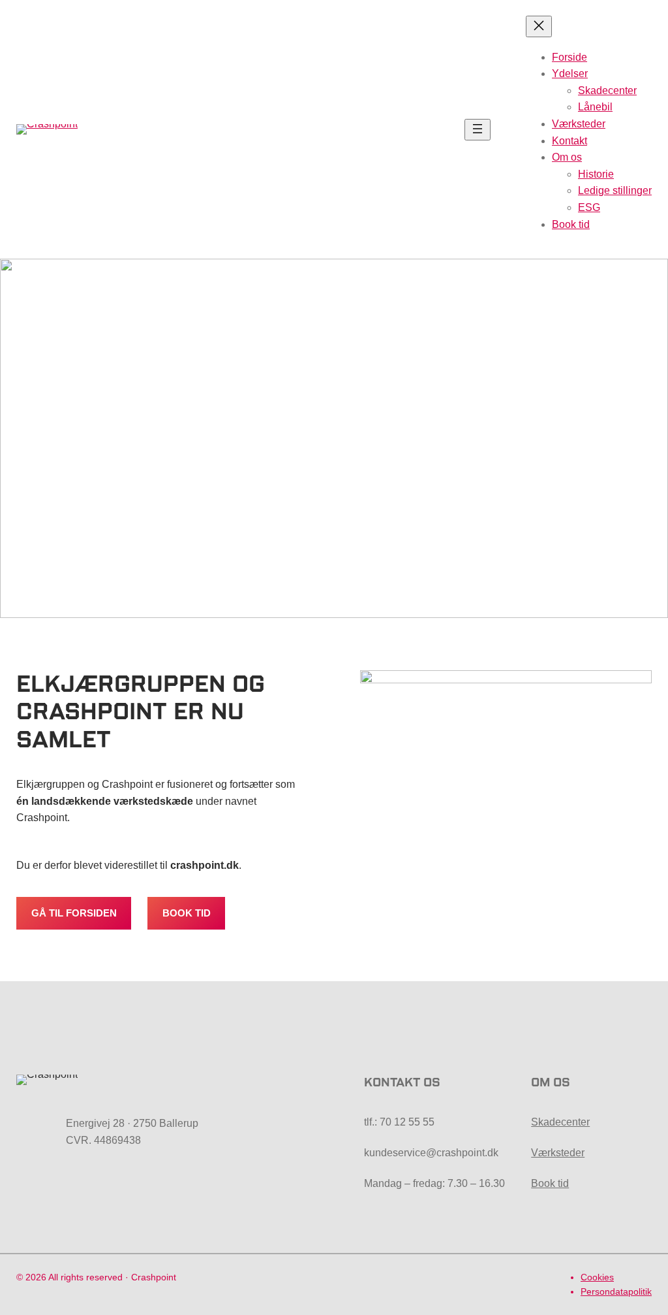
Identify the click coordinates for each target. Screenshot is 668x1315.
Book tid (186, 912)
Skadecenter (560, 1122)
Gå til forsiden (74, 912)
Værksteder (557, 1152)
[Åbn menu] (477, 129)
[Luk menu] (539, 26)
